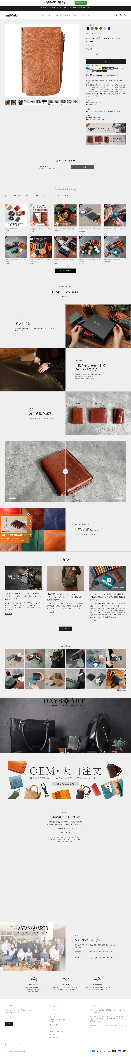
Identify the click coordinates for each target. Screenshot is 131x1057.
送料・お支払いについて (57, 1031)
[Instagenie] (121, 690)
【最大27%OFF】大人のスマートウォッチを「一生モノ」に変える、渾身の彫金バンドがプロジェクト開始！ (23, 596)
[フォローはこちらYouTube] (15, 1044)
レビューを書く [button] (82, 167)
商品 (50, 15)
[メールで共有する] (100, 33)
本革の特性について (89, 529)
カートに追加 (106, 61)
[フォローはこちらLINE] (20, 1044)
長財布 (27, 196)
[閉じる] (28, 514)
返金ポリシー (54, 1037)
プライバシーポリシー (57, 1028)
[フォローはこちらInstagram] (11, 1044)
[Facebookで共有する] (92, 33)
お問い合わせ (85, 15)
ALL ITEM (53, 1013)
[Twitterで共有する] (95, 33)
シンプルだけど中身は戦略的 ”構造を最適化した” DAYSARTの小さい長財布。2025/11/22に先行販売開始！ (107, 597)
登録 (8, 1023)
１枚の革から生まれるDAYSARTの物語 (90, 367)
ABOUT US (58, 15)
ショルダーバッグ (40, 196)
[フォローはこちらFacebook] (6, 1044)
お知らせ (76, 15)
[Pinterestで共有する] (98, 33)
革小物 (65, 196)
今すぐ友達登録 (80, 3)
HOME (43, 15)
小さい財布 (17, 196)
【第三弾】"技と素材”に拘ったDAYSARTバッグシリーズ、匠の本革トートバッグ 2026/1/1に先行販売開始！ (65, 597)
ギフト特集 (23, 323)
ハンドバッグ (54, 196)
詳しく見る (12, 497)
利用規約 (53, 1034)
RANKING (67, 15)
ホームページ (54, 1010)
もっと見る (8, 613)
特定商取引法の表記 (56, 1025)
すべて (7, 196)
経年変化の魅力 (40, 413)
